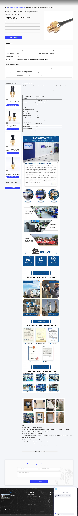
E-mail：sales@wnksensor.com (12, 497)
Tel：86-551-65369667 (10, 495)
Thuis (7, 7)
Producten (22, 2)
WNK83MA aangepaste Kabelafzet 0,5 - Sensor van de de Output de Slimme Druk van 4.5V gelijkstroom (12, 174)
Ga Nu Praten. (13, 37)
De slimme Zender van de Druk (19, 7)
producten (11, 7)
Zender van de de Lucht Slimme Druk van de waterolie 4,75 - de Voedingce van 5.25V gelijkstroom (12, 150)
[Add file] (55, 514)
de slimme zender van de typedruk (33, 451)
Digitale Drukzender (45, 451)
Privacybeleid (12, 514)
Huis (16, 2)
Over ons (35, 2)
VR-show (29, 2)
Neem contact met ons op (44, 3)
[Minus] (75, 489)
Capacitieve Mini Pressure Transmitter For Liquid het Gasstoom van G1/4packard (12, 103)
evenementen (55, 2)
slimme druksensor (53, 451)
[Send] (75, 514)
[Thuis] (9, 2)
